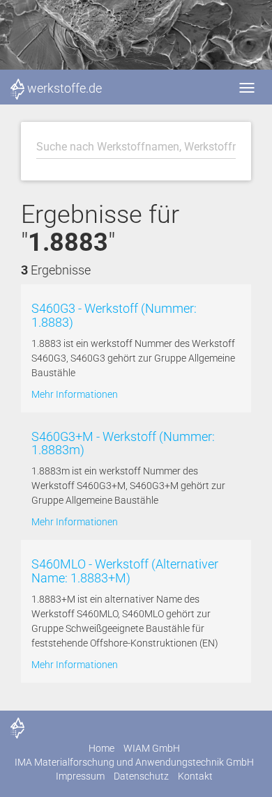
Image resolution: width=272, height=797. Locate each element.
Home (101, 748)
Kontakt (195, 776)
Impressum (80, 776)
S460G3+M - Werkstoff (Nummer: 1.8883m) (123, 443)
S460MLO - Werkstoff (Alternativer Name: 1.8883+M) (124, 571)
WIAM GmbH (151, 748)
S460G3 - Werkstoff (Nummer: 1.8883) (114, 315)
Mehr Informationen (74, 394)
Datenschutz (141, 776)
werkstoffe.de (64, 88)
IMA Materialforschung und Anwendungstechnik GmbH (134, 762)
